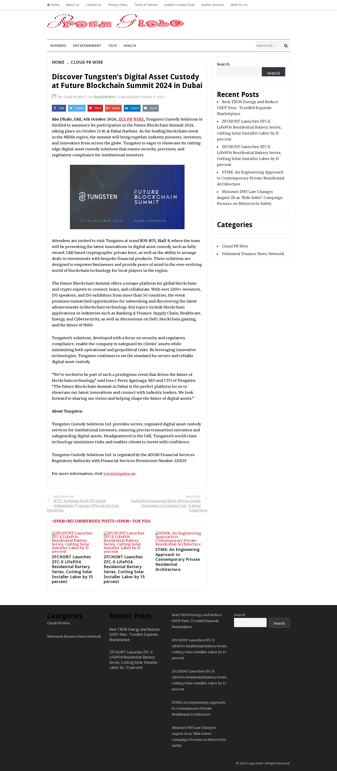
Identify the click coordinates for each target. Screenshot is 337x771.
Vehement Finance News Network (253, 253)
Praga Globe (255, 763)
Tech (112, 46)
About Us (72, 5)
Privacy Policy (117, 5)
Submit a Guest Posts (179, 5)
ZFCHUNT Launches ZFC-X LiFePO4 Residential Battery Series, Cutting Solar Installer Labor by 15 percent (72, 569)
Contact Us (93, 5)
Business (58, 46)
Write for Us (239, 5)
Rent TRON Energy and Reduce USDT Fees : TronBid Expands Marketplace (247, 107)
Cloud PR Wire (87, 62)
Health (130, 46)
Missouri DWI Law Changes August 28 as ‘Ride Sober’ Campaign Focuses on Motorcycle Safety (250, 197)
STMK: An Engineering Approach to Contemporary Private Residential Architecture (177, 559)
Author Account (213, 5)
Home (54, 5)
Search (223, 64)
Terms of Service (145, 5)
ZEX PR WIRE (131, 119)
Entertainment (87, 46)
